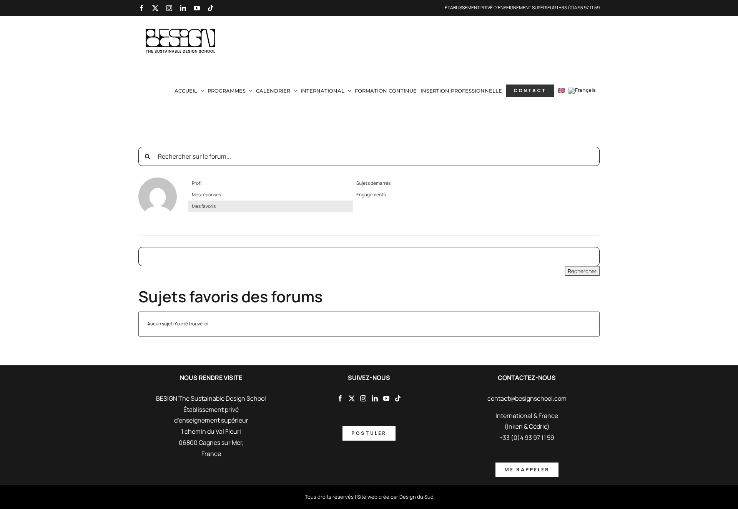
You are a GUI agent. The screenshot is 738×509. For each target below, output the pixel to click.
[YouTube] (386, 398)
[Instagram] (363, 398)
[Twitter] (352, 398)
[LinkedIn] (375, 398)
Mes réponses (206, 194)
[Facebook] (340, 398)
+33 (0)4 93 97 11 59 (579, 7)
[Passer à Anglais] (561, 91)
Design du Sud (416, 496)
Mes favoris (204, 206)
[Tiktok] (398, 398)
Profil (197, 183)
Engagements (371, 194)
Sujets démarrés (373, 183)
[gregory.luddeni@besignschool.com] (157, 180)
